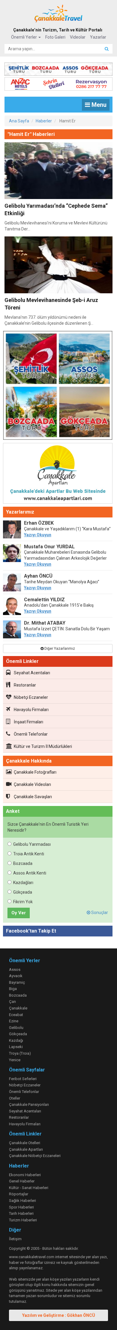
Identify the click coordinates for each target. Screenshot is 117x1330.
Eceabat (16, 1014)
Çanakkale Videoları (32, 784)
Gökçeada (22, 892)
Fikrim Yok (23, 901)
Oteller (14, 1098)
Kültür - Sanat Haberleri (28, 1187)
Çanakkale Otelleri (24, 1143)
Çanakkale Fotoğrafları (35, 772)
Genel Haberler (21, 1181)
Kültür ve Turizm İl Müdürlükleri (43, 746)
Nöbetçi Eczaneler (31, 697)
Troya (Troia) (20, 1053)
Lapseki (16, 1046)
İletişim (15, 1239)
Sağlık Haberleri (22, 1200)
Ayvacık (15, 976)
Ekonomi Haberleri (25, 1175)
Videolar (78, 37)
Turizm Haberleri (23, 1220)
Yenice (14, 1060)
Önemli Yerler (24, 37)
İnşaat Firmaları (28, 721)
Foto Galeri (55, 37)
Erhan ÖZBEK (39, 523)
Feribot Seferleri (23, 1079)
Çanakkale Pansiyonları (29, 1104)
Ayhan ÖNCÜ (38, 576)
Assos (14, 969)
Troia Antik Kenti (28, 853)
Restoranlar (25, 685)
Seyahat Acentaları (32, 672)
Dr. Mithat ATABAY (44, 623)
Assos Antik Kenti (29, 873)
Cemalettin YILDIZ (44, 599)
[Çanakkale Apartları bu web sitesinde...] (57, 474)
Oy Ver (18, 912)
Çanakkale (18, 1008)
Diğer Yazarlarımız (59, 648)
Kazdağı (16, 1040)
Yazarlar (98, 37)
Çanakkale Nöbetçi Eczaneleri (35, 1155)
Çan (12, 1001)
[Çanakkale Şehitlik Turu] (58, 68)
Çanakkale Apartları (26, 1149)
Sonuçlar (99, 912)
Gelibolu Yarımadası (32, 844)
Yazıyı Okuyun (37, 534)
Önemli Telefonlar (31, 734)
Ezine (13, 1021)
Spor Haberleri (21, 1207)
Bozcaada (22, 863)
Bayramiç (17, 982)
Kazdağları (23, 882)
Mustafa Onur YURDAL (49, 546)
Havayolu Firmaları (31, 709)
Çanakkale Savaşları (33, 796)
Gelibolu (16, 1027)
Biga (13, 988)
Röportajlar (18, 1194)
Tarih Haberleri (21, 1213)
